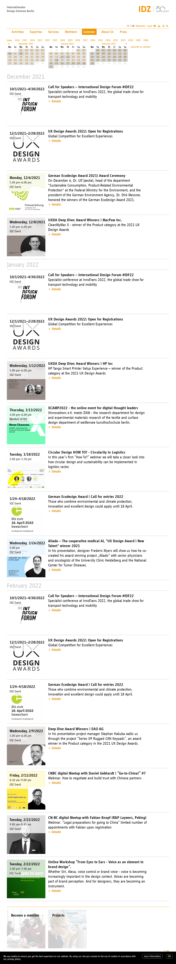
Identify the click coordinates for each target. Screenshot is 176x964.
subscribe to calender (141, 47)
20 (9, 60)
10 (32, 53)
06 (9, 53)
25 (37, 60)
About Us (107, 32)
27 (9, 63)
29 (21, 63)
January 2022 (67, 43)
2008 (145, 40)
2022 (47, 40)
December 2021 (26, 43)
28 (15, 63)
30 (26, 63)
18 (37, 57)
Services (53, 32)
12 (42, 53)
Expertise (36, 32)
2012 (115, 40)
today (9, 40)
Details (56, 101)
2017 (85, 40)
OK (169, 956)
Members (71, 32)
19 (42, 57)
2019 (70, 40)
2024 (32, 40)
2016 (92, 40)
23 (26, 60)
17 (32, 57)
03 (32, 50)
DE (128, 26)
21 (15, 60)
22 (21, 60)
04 (37, 50)
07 (15, 53)
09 (26, 53)
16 (26, 57)
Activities (18, 32)
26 (42, 60)
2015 (100, 40)
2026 (17, 40)
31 (32, 63)
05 (42, 50)
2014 (108, 40)
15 (21, 57)
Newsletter (141, 26)
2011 (123, 40)
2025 (24, 40)
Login (149, 26)
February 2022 (109, 43)
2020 (62, 40)
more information (152, 956)
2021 (55, 40)
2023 (39, 40)
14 (15, 57)
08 (21, 53)
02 (26, 50)
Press (123, 32)
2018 (77, 40)
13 (9, 57)
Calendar (89, 32)
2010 (130, 40)
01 (21, 50)
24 (32, 60)
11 (37, 53)
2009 (138, 40)
